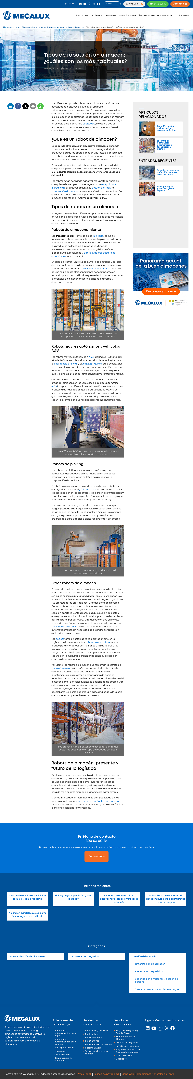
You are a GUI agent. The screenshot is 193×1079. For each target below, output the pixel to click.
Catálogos (121, 1059)
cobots (60, 639)
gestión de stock (101, 188)
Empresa (183, 16)
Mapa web (128, 1074)
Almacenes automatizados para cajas (65, 1033)
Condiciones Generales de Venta (155, 1074)
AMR (92, 357)
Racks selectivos (93, 1038)
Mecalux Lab (169, 16)
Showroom (154, 16)
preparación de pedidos (65, 191)
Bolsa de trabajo (124, 1056)
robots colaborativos (98, 642)
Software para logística (85, 957)
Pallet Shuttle (92, 1041)
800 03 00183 (97, 841)
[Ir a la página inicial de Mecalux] (4, 27)
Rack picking (91, 1034)
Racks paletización (64, 1048)
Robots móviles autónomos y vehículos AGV (23, 141)
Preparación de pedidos (149, 971)
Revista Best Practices (127, 1046)
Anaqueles (60, 1051)
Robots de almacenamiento (22, 135)
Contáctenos (96, 856)
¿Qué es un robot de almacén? (25, 125)
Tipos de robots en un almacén (25, 130)
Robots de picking (18, 146)
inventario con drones (64, 627)
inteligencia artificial (65, 364)
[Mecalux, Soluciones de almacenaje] (26, 20)
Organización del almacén (150, 964)
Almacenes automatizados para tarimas (65, 1041)
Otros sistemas (62, 1055)
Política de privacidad (106, 1074)
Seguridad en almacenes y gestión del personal (156, 980)
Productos (82, 16)
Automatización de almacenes (27, 957)
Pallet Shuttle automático (96, 269)
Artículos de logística (127, 1043)
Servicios (111, 16)
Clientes (142, 16)
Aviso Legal (84, 1074)
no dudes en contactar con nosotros (99, 801)
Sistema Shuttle (93, 1048)
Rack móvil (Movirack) (96, 1031)
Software (97, 16)
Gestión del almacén (144, 957)
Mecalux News (127, 16)
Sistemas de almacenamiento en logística (159, 989)
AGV (54, 386)
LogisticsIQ (89, 124)
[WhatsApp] (33, 108)
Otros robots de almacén (21, 151)
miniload (98, 236)
